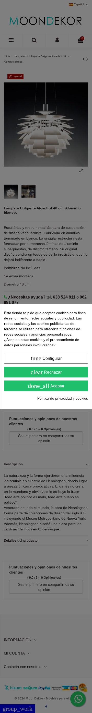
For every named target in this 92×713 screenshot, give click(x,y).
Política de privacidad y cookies (62, 398)
